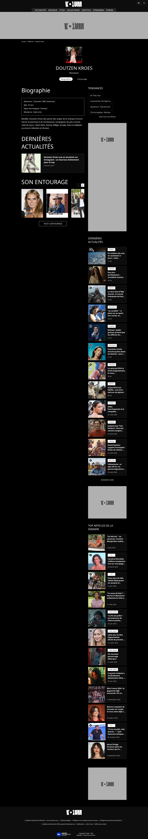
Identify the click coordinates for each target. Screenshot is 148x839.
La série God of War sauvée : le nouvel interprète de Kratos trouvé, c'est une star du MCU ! (116, 296)
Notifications (80, 824)
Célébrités (30, 41)
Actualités (40, 10)
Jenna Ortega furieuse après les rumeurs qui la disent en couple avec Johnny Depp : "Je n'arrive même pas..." (115, 751)
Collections (73, 10)
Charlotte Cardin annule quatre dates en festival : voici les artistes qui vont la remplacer (116, 354)
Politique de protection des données (110, 820)
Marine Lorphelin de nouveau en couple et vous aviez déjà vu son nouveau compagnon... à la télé (116, 713)
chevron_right (82, 185)
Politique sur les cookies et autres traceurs (85, 820)
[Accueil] (74, 4)
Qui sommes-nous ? (53, 820)
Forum (109, 10)
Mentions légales (66, 820)
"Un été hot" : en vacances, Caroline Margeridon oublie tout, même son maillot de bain (115, 541)
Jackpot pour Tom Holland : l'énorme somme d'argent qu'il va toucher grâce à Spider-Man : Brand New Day (116, 432)
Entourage (82, 79)
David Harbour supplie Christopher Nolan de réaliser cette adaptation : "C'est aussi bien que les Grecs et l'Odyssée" (116, 452)
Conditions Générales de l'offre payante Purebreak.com (58, 824)
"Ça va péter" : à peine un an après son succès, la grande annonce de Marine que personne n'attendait (116, 318)
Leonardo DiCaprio (100, 101)
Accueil (23, 41)
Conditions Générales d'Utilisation (35, 820)
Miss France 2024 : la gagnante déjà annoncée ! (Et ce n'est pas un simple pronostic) (115, 693)
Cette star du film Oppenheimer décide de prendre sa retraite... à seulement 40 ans (116, 640)
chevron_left (78, 185)
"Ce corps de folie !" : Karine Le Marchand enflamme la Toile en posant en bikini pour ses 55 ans (116, 598)
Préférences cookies (100, 824)
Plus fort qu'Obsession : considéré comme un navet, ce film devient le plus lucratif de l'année (115, 278)
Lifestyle (86, 10)
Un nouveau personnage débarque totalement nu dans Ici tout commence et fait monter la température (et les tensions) (116, 662)
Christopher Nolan (100, 112)
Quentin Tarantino (100, 106)
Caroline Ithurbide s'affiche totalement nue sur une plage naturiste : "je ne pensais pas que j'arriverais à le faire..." (116, 566)
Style (62, 10)
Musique (52, 10)
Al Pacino (95, 95)
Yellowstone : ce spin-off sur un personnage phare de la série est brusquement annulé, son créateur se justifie (116, 471)
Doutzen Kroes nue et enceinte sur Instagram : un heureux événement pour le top (61, 160)
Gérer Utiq (89, 824)
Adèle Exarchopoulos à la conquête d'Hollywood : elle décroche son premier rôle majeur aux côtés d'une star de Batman (116, 415)
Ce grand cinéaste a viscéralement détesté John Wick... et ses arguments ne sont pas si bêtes (116, 678)
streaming (98, 10)
